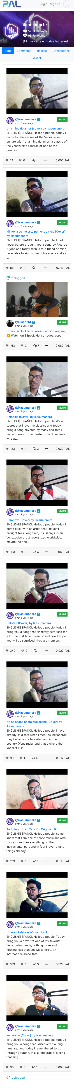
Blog (8, 51)
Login (43, 4)
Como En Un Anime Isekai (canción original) (36, 331)
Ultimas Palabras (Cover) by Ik (27, 932)
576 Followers (37, 31)
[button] (66, 4)
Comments (24, 51)
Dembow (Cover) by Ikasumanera (29, 520)
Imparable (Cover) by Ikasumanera (30, 1035)
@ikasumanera (26, 119)
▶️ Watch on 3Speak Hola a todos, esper (34, 335)
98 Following (36, 35)
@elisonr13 (23, 322)
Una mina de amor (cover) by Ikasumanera (35, 128)
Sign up (55, 4)
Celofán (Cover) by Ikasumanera (28, 623)
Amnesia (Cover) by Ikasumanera (29, 417)
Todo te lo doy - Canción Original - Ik (31, 829)
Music (62, 119)
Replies (42, 51)
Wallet (37, 58)
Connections (61, 51)
